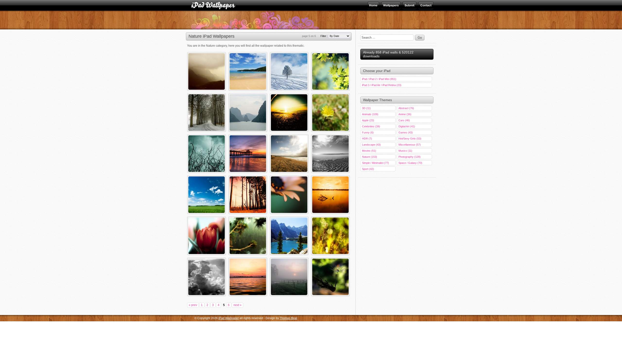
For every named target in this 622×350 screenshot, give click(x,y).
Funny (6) (368, 132)
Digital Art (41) (406, 126)
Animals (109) (370, 114)
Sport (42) (368, 168)
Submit (409, 5)
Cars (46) (404, 120)
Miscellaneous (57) (409, 144)
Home (373, 5)
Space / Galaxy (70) (410, 162)
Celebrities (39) (371, 126)
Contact (425, 5)
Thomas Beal (288, 318)
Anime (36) (404, 114)
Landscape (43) (371, 144)
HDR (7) (367, 138)
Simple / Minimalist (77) (375, 162)
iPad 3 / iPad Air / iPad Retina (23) (381, 85)
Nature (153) (369, 156)
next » (237, 305)
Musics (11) (405, 150)
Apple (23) (368, 120)
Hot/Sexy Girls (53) (409, 138)
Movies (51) (369, 150)
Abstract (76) (406, 108)
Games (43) (405, 132)
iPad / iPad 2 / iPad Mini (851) (379, 79)
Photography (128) (409, 156)
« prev (193, 305)
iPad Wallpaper (390, 5)
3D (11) (366, 108)
